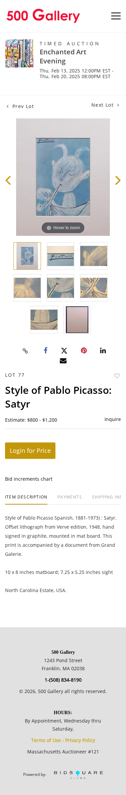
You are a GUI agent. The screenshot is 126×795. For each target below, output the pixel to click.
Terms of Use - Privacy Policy (63, 740)
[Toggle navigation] (116, 16)
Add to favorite (117, 376)
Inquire (112, 419)
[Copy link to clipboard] (25, 351)
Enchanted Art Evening (63, 56)
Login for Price (30, 450)
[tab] (26, 500)
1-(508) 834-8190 (63, 680)
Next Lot (103, 105)
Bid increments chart (28, 479)
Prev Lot (22, 106)
